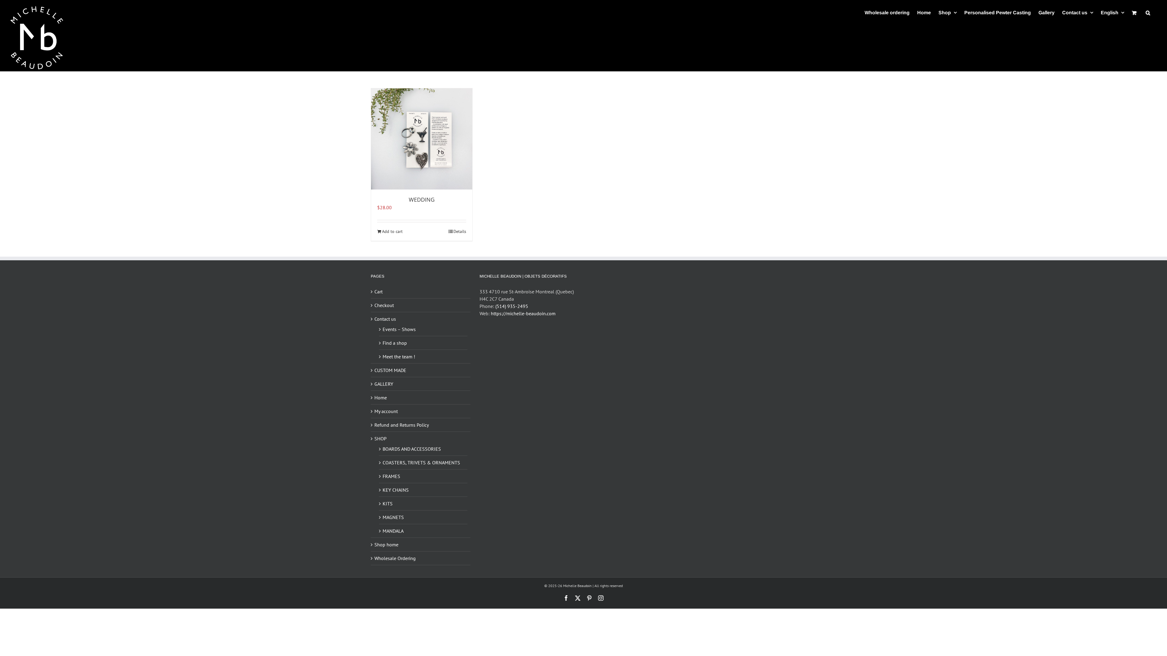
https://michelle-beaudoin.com (523, 313)
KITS (388, 504)
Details (459, 231)
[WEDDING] (421, 139)
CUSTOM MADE (390, 370)
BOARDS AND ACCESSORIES (412, 449)
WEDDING (422, 199)
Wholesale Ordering (395, 558)
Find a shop (395, 343)
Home (380, 398)
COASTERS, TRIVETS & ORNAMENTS (421, 463)
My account (386, 411)
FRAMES (391, 476)
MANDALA (393, 531)
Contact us (385, 319)
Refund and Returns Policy (401, 425)
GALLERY (383, 384)
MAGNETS (393, 517)
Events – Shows (399, 329)
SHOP (380, 439)
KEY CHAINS (396, 490)
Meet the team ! (399, 357)
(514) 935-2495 (511, 306)
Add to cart (392, 231)
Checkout (384, 305)
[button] (1148, 12)
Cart (378, 292)
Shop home (386, 545)
